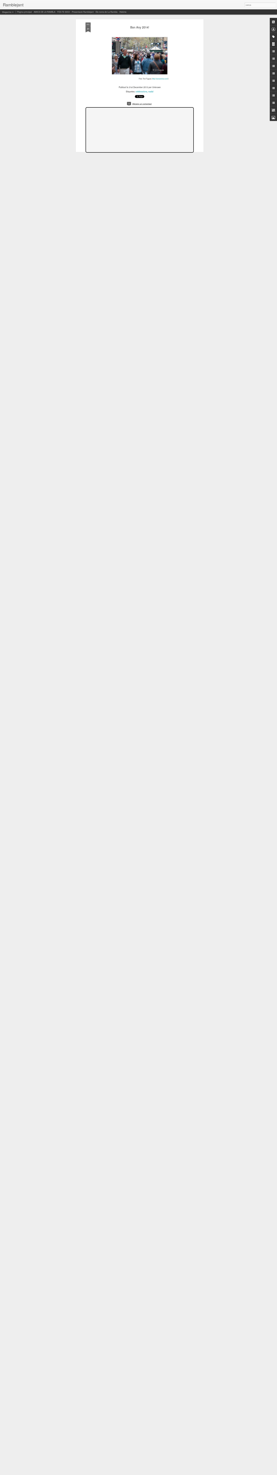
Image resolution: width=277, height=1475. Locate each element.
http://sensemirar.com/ (160, 78)
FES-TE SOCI (63, 11)
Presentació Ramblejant (83, 11)
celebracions (141, 91)
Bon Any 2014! (139, 27)
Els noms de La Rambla (106, 11)
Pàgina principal (24, 11)
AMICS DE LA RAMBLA (44, 11)
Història (122, 11)
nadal (150, 91)
